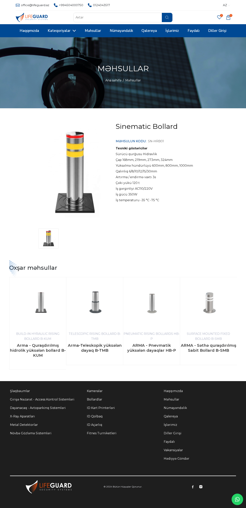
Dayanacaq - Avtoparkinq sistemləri (38, 408)
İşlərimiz (172, 30)
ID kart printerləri (101, 408)
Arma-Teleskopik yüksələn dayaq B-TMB (95, 348)
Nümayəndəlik (121, 30)
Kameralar (95, 391)
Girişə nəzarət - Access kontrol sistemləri (42, 399)
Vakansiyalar (173, 450)
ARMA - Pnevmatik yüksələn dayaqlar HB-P (151, 348)
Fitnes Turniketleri (101, 433)
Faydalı (193, 30)
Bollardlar (94, 399)
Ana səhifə (113, 80)
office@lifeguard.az (35, 5)
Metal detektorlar (24, 425)
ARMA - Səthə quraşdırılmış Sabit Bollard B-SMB (208, 348)
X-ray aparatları (22, 416)
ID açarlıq (94, 425)
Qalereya (149, 30)
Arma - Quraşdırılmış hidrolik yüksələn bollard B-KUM (38, 350)
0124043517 (101, 5)
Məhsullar (93, 30)
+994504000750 (71, 5)
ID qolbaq (95, 416)
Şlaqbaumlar (20, 391)
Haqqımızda (29, 30)
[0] (228, 17)
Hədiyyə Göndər (176, 458)
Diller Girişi (217, 30)
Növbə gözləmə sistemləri (31, 433)
